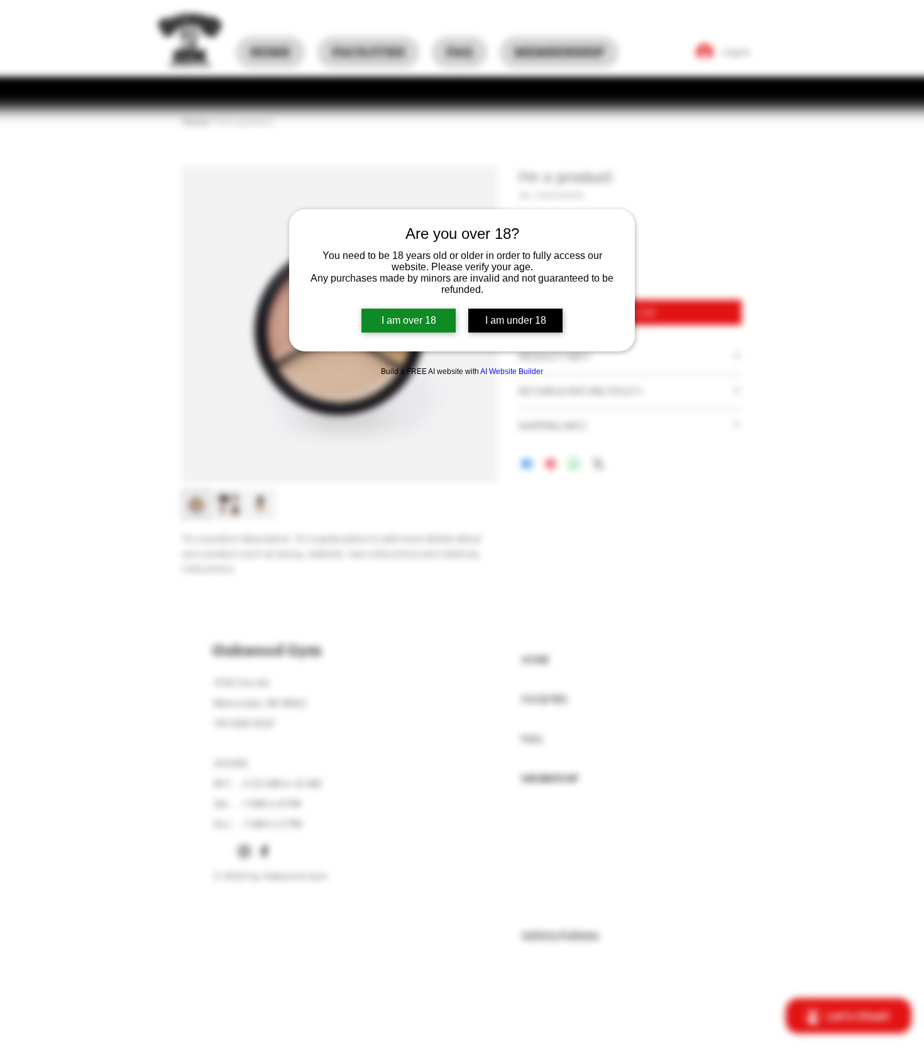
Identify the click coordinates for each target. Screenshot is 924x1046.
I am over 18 (409, 320)
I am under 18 (515, 320)
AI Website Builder (511, 371)
